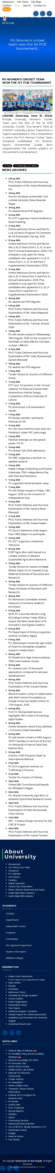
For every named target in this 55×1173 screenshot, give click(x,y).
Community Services (18, 1120)
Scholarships (12, 938)
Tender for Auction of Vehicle (25, 777)
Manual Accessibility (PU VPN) (23, 1060)
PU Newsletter (15, 1082)
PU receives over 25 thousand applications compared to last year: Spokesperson (28, 672)
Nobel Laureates (16, 883)
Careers (6, 5)
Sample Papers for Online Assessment (27, 1014)
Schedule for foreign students (23, 995)
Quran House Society (18, 1066)
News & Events (16, 1136)
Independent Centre (15, 926)
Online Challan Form (18, 1085)
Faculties (10, 913)
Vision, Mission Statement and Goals (26, 889)
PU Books (13, 1101)
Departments (12, 919)
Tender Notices (16, 1079)
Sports (11, 1117)
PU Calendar (14, 873)
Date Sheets (14, 982)
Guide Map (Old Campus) (20, 896)
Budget (12, 1133)
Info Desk (22, 1)
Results (12, 985)
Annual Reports (16, 1110)
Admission (8, 1)
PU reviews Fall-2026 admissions (26, 450)
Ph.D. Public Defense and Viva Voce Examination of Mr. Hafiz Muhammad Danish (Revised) (29, 356)
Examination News (17, 1004)
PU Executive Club (17, 1063)
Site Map (36, 1)
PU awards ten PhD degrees (24, 301)
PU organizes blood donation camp (28, 483)
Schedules (13, 989)
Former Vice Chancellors (20, 886)
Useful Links (14, 1104)
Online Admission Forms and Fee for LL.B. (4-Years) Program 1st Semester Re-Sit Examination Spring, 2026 (29, 232)
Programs (11, 932)
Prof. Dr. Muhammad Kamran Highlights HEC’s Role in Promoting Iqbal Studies (28, 715)
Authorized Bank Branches (21, 1123)
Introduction (14, 864)
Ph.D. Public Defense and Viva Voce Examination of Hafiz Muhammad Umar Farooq (28, 810)
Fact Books (14, 876)
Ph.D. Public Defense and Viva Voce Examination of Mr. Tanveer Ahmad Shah (28, 323)
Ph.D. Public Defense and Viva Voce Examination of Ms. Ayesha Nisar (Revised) (28, 508)
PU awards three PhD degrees (25, 211)
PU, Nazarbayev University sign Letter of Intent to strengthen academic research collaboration (30, 646)
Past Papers (14, 1008)
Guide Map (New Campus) (21, 892)
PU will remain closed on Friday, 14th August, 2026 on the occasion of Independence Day (29, 494)
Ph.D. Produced (16, 1107)
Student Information (16, 951)
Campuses (13, 870)
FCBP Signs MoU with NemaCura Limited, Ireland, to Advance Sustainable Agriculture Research (27, 556)
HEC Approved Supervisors (19, 945)
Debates (12, 1114)
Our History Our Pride (19, 867)
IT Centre (41, 1167)
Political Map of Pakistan (20, 1050)
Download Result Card (19, 1023)
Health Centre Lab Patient (21, 1069)
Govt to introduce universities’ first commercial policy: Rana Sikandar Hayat (28, 200)
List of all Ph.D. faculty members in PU (27, 1126)
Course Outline (15, 998)
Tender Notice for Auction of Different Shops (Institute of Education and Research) (30, 588)
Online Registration (17, 1001)
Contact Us (40, 5)
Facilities (12, 880)
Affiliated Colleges (15, 958)
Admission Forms (17, 992)
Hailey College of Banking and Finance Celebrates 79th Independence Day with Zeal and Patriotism (30, 472)
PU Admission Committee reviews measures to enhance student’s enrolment (27, 603)
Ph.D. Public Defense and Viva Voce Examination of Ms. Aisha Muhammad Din (29, 185)
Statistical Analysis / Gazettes (22, 1011)
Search (27, 5)
